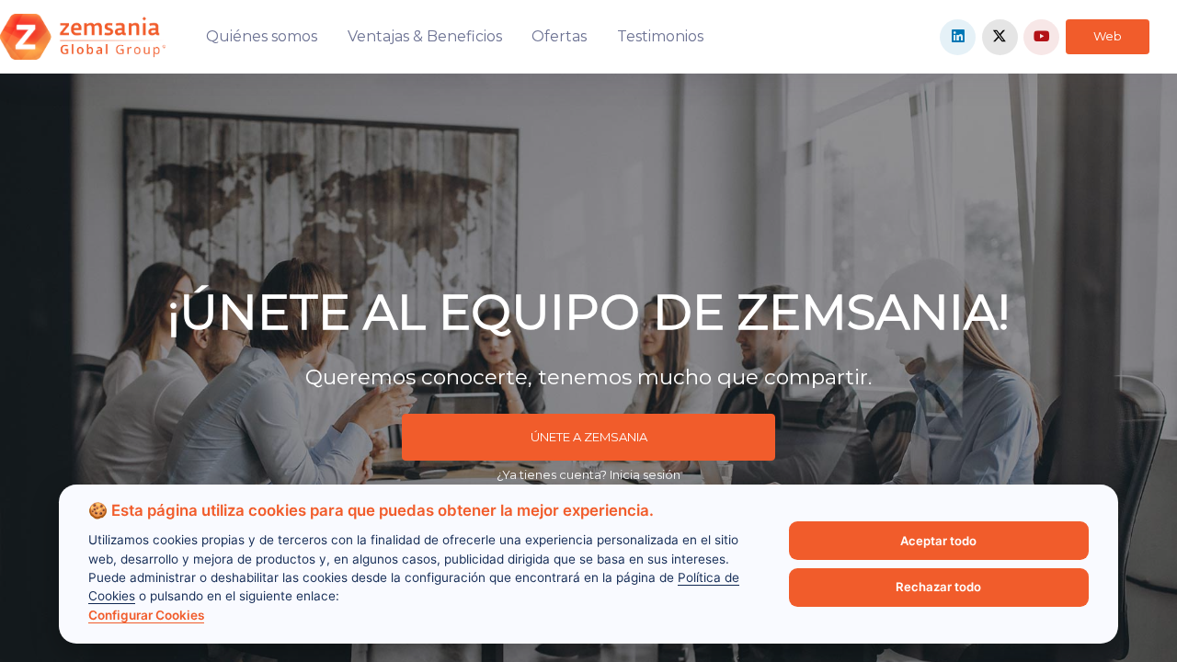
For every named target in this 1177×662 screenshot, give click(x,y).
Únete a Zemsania (589, 436)
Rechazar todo (938, 586)
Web (1107, 36)
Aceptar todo (938, 540)
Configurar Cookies (146, 615)
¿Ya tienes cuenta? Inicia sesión (588, 474)
